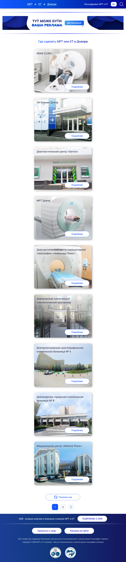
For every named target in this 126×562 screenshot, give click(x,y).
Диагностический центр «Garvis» (57, 151)
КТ (39, 4)
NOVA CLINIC (44, 53)
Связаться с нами (47, 530)
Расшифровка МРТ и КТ (96, 4)
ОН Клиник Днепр (47, 102)
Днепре (51, 4)
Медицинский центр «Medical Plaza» (59, 446)
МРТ (29, 4)
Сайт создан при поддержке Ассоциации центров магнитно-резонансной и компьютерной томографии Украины (63, 539)
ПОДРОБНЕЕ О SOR (92, 518)
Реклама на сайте (79, 530)
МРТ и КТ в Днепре (44, 542)
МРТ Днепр (43, 200)
